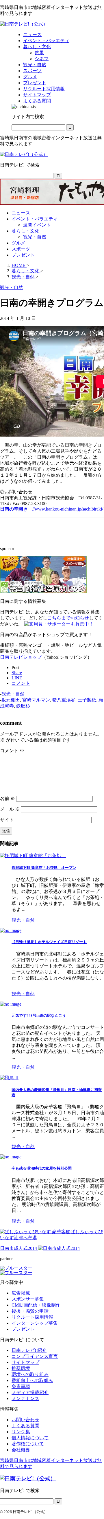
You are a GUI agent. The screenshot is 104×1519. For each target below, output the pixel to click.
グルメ (18, 243)
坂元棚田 (10, 699)
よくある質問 (25, 1425)
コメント (12, 750)
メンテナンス (25, 1398)
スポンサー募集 (28, 1299)
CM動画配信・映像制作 (36, 1305)
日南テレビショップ (21, 657)
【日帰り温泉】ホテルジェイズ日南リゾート (49, 942)
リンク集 (21, 1431)
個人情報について (30, 1437)
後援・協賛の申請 (30, 1311)
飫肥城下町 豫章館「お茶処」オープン (44, 867)
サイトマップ (25, 1362)
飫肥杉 (23, 705)
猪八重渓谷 (63, 699)
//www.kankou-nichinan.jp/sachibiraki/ (67, 509)
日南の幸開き (14, 509)
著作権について (28, 1443)
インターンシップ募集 (35, 1323)
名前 (7, 798)
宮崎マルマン (36, 699)
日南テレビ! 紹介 (29, 1350)
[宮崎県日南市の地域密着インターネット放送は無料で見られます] (24, 23)
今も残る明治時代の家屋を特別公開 (42, 1168)
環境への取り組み (30, 1374)
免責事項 (21, 1386)
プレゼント (23, 255)
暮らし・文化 (25, 230)
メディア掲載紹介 (30, 1392)
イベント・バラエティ (35, 218)
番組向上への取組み (32, 1380)
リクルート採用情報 (32, 1317)
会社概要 (21, 1449)
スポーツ (21, 249)
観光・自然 (34, 236)
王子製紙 (87, 699)
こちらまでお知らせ (68, 617)
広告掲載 (21, 1293)
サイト (7, 819)
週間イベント (37, 224)
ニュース (21, 212)
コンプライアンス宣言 (35, 1356)
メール (10, 809)
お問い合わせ (25, 1419)
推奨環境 (21, 1368)
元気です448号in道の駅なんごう (39, 1015)
